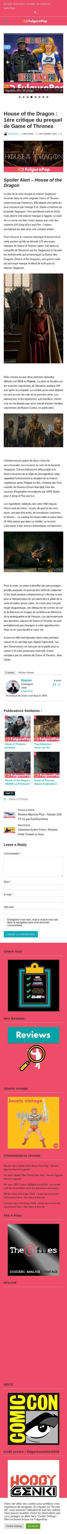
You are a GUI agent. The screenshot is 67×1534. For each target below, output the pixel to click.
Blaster (13, 134)
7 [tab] (43, 97)
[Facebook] (54, 684)
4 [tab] (31, 97)
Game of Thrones (18, 799)
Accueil (8, 4)
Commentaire (12, 853)
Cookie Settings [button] (14, 1526)
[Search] (35, 12)
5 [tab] (35, 97)
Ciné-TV (9, 793)
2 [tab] (24, 97)
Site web (8, 907)
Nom (7, 881)
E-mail (8, 894)
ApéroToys (9, 8)
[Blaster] (13, 687)
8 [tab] (47, 97)
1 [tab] (20, 97)
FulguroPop (27, 691)
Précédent (8, 62)
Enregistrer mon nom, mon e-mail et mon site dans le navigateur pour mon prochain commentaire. (32, 922)
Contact (31, 4)
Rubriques (19, 4)
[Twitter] (59, 684)
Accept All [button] (33, 1526)
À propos (9, 672)
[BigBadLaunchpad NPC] (33, 63)
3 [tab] (28, 97)
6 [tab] (39, 97)
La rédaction (44, 4)
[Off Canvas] (5, 21)
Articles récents (26, 672)
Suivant (59, 62)
